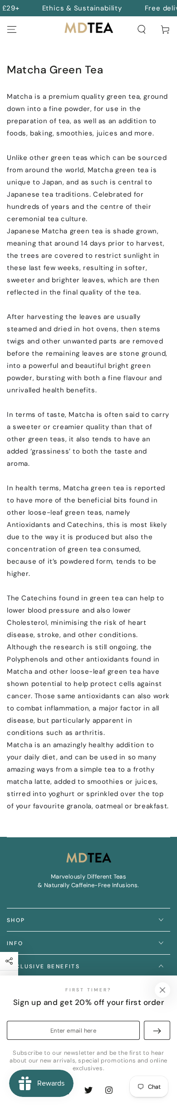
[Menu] (12, 29)
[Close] (162, 990)
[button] (141, 29)
